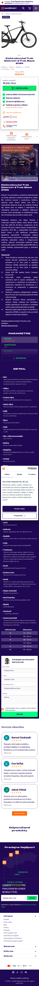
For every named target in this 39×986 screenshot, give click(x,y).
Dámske (6, 341)
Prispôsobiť (18, 515)
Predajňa (7, 930)
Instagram (22, 972)
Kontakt (6, 919)
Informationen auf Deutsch (13, 938)
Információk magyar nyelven (13, 941)
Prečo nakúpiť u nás (10, 933)
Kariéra (6, 927)
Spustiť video (21, 163)
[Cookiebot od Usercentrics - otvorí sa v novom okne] (28, 468)
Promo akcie (8, 922)
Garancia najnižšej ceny (13, 112)
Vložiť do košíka (21, 88)
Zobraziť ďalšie (19, 813)
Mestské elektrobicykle (9, 326)
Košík (30, 8)
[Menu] (36, 8)
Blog (5, 925)
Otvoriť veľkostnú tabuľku (14, 107)
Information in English (11, 936)
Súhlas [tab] (7, 474)
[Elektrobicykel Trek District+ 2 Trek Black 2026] (19, 34)
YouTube (26, 972)
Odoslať (32, 898)
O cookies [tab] (32, 474)
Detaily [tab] (19, 474)
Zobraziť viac (21, 358)
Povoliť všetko (19, 509)
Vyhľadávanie (23, 8)
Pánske (12, 341)
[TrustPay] (30, 966)
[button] (20, 55)
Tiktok (17, 972)
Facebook (13, 972)
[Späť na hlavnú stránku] (9, 8)
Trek (12, 69)
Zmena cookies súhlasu (19, 978)
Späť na (14, 14)
